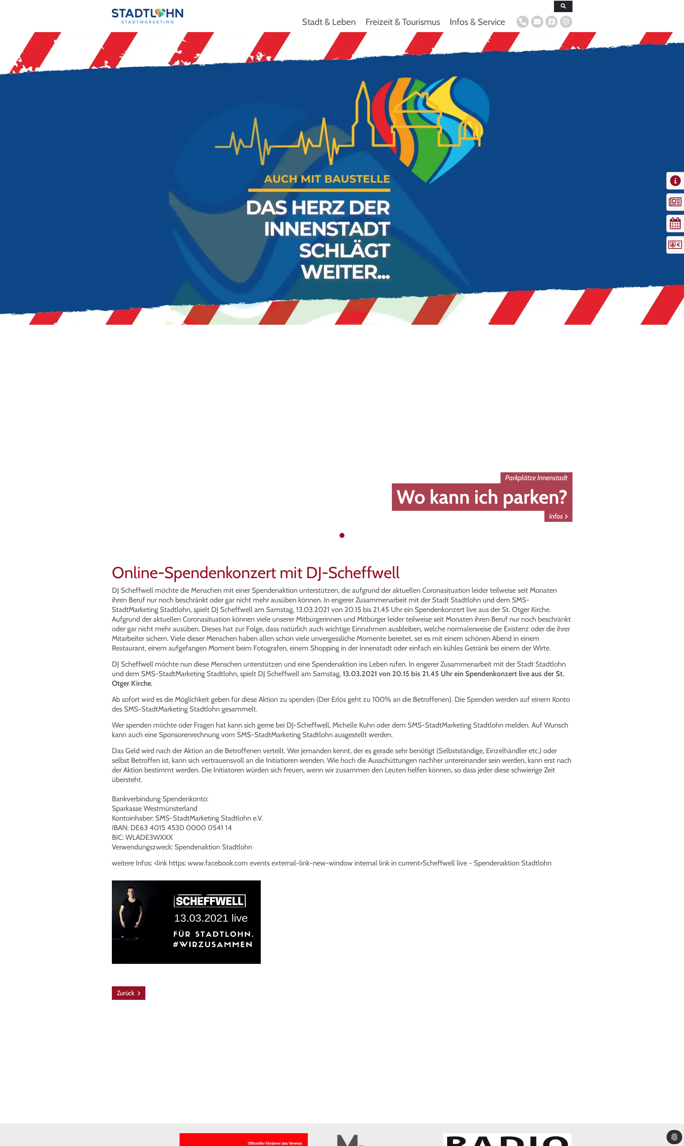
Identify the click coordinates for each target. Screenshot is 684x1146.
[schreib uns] (537, 21)
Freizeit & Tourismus (403, 21)
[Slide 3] (349, 535)
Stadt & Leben (329, 21)
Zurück (126, 993)
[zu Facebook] (551, 21)
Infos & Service (477, 21)
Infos (556, 516)
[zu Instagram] (566, 21)
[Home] (147, 16)
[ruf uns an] (522, 21)
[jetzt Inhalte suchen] (563, 6)
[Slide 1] (335, 535)
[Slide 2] (342, 535)
